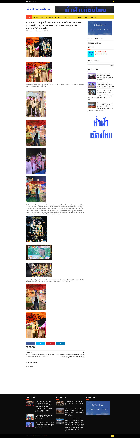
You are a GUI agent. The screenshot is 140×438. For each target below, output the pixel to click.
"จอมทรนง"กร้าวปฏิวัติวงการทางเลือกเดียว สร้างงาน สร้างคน (74, 402)
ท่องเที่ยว (67, 17)
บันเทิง (60, 17)
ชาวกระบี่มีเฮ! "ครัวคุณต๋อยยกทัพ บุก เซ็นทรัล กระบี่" (44, 416)
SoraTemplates (34, 436)
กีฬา (74, 17)
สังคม (79, 17)
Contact (34, 1)
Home (27, 1)
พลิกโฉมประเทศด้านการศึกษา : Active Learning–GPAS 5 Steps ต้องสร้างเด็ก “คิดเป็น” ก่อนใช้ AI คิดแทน (74, 411)
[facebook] (111, 1)
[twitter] (113, 1)
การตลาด (44, 17)
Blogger (45, 436)
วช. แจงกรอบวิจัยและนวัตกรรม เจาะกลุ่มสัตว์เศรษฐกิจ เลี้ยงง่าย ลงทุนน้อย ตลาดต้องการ (105, 76)
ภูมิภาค (93, 17)
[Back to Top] (112, 436)
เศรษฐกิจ (35, 17)
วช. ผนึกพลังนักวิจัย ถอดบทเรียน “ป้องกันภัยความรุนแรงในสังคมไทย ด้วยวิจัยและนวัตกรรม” (44, 424)
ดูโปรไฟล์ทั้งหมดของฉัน (101, 54)
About (30, 1)
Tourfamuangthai (101, 51)
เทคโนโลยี (52, 17)
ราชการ (86, 17)
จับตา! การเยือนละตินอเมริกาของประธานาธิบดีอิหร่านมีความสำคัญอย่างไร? (105, 84)
